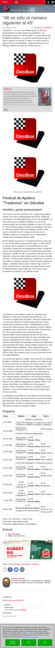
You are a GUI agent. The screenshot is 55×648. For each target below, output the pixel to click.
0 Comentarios (47, 27)
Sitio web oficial (14, 534)
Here (28, 633)
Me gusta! (37, 27)
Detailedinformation (12, 642)
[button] (16, 2)
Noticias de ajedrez (23, 10)
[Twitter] (16, 569)
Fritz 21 (7, 89)
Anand (10, 564)
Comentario (7, 613)
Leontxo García (25, 564)
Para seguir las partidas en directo (27, 192)
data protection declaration (30, 637)
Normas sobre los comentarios (13, 600)
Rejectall (29, 642)
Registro (24, 610)
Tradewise (35, 564)
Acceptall (45, 642)
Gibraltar (17, 564)
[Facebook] (10, 569)
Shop (5, 2)
